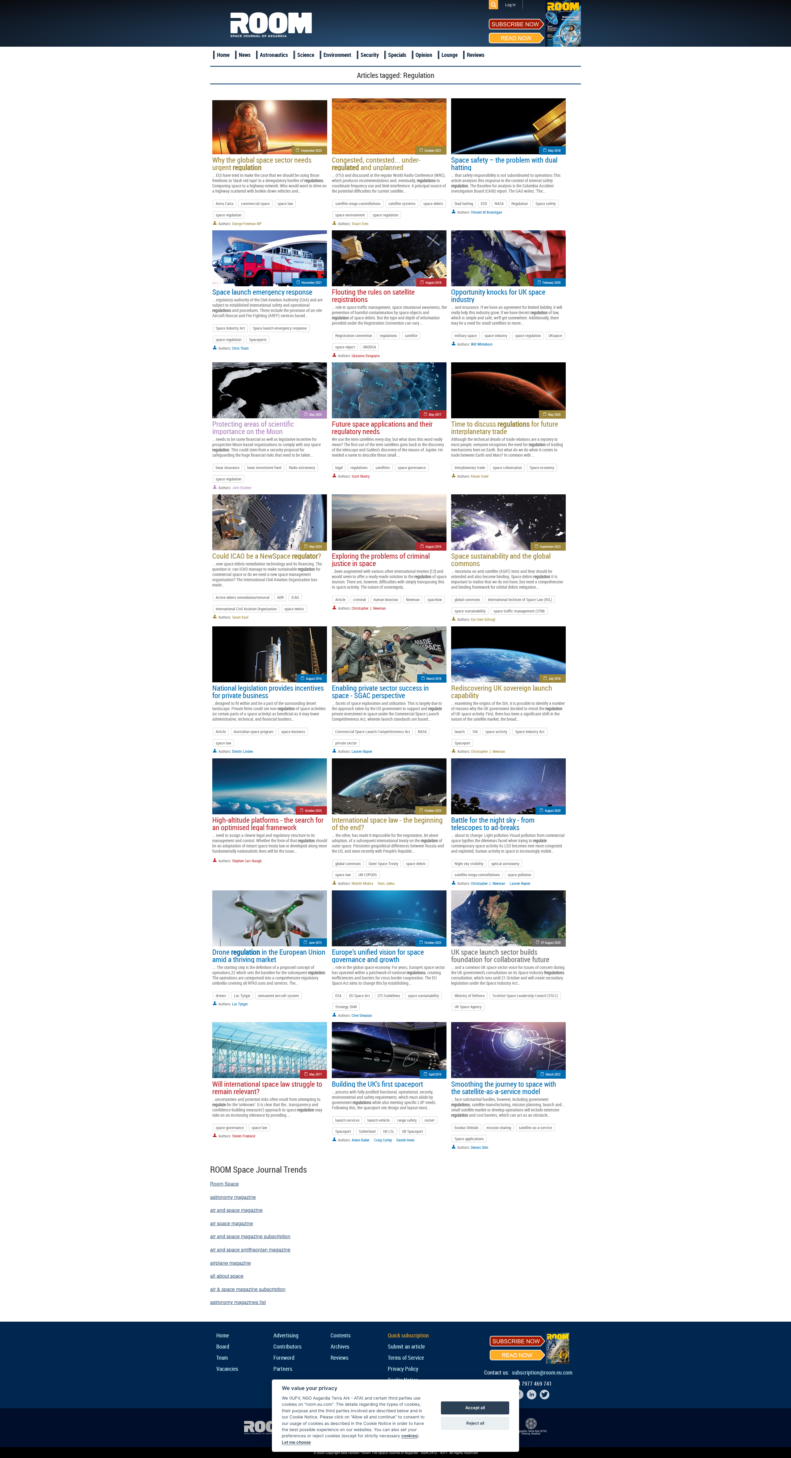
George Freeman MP (247, 223)
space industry (495, 335)
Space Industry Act (230, 328)
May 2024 (315, 546)
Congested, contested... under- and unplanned (376, 163)
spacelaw (434, 599)
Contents (341, 1335)
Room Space (224, 1183)
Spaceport (462, 743)
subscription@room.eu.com (542, 1372)
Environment (337, 54)
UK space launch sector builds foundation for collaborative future (500, 955)
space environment (350, 215)
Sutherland (367, 1131)
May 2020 (315, 414)
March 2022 (553, 1074)
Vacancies (227, 1368)
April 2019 (435, 1074)
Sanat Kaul (240, 617)
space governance (412, 467)
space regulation (228, 215)
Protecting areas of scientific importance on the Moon (253, 427)
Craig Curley (383, 1139)
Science (305, 54)
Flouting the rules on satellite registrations (373, 295)
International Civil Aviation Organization (246, 609)
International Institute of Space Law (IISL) (520, 599)
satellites (382, 467)
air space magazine (231, 1223)
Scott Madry (361, 476)
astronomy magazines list (238, 1302)
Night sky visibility (469, 863)
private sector (346, 743)
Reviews (475, 54)
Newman (413, 599)
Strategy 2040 (346, 1006)
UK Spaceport (412, 1131)
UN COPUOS (367, 874)
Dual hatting (464, 203)
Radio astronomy (302, 467)
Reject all (475, 1423)
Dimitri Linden (242, 751)
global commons (467, 599)
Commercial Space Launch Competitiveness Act (372, 731)
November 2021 (312, 282)
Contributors (287, 1346)
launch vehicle (378, 1120)
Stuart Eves (360, 223)
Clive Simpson (362, 1015)
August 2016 (433, 546)
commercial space (255, 203)
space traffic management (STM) (519, 611)
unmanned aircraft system (278, 995)
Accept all (475, 1407)
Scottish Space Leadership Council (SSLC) (525, 995)
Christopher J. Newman (369, 608)
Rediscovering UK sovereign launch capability (501, 691)
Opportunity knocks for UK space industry (498, 295)
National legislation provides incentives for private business (268, 691)
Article (340, 599)
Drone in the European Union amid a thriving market (268, 955)
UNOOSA (369, 347)
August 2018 (433, 282)
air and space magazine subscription (250, 1236)
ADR (280, 597)
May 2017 (435, 414)
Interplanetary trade (470, 467)
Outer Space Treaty (383, 863)
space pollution (519, 874)
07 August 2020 (550, 942)
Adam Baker (361, 1139)
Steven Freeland (243, 1135)
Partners (282, 1368)
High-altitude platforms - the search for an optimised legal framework (268, 823)
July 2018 (554, 678)
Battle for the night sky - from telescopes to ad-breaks (493, 823)
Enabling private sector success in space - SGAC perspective (380, 691)
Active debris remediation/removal (242, 597)
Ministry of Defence (470, 995)
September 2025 (311, 150)
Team (222, 1357)
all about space (226, 1275)
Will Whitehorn (482, 344)
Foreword (283, 1357)
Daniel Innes (405, 1139)
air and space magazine (236, 1209)
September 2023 (550, 546)
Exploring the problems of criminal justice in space (381, 559)
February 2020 (551, 282)
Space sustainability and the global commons (501, 559)
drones (221, 995)
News (245, 54)
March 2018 (433, 678)
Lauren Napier (362, 751)
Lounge (450, 54)
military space (466, 335)
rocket (429, 1120)
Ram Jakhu (386, 883)
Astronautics (274, 54)
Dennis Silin (479, 1147)
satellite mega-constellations (358, 203)
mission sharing (498, 1127)
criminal (359, 599)
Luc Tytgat (242, 995)
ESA (338, 995)
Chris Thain (240, 348)
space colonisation (507, 467)
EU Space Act (359, 995)
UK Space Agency (468, 1006)
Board (222, 1346)
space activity (496, 731)
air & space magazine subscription (248, 1289)
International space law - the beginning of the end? (387, 823)
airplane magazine (230, 1262)
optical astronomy (505, 863)
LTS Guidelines (389, 995)
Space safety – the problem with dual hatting (504, 163)
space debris (433, 203)
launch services (347, 1120)
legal (339, 467)
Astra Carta (224, 203)
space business (293, 731)
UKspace (555, 335)
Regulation (519, 203)
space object (345, 347)
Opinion (424, 54)
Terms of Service (406, 1357)
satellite (411, 335)
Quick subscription (408, 1335)
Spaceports (258, 339)
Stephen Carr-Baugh (247, 860)
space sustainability (470, 611)
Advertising (285, 1335)
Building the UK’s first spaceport (377, 1084)
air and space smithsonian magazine (250, 1249)
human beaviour (386, 599)
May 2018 (554, 150)
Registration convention (353, 335)
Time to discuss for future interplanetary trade (504, 427)
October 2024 (433, 810)
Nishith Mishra (362, 883)
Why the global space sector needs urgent (261, 163)
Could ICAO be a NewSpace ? (266, 556)
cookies (409, 1435)
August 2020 (552, 810)
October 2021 (433, 150)
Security (370, 54)
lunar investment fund (264, 467)
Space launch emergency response (262, 292)
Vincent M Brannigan (486, 212)
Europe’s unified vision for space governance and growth (378, 955)
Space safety (545, 203)
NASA (499, 203)
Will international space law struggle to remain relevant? (267, 1087)
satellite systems (402, 203)
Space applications (469, 1138)
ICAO (295, 597)
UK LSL (388, 1131)
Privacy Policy (403, 1368)
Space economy (542, 467)
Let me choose (296, 1442)
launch (460, 731)
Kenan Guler (480, 476)
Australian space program (253, 731)
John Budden (242, 487)
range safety (407, 1120)
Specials (397, 54)
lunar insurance (227, 467)
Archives (340, 1346)
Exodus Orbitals (467, 1127)
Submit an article (406, 1346)
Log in (510, 4)
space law (285, 203)
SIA (475, 731)
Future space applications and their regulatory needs (382, 427)
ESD (484, 203)
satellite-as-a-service (535, 1127)
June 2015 (315, 942)
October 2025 (313, 810)
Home (223, 54)
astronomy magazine (233, 1196)
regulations (388, 335)
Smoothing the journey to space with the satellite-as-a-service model (503, 1087)
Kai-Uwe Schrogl (483, 619)
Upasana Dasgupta (366, 355)
